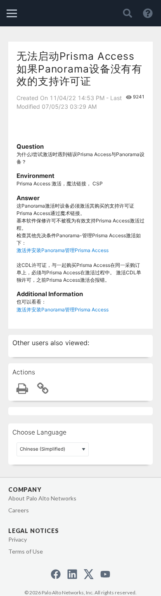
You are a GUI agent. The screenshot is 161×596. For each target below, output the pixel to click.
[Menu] (11, 13)
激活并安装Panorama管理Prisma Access (63, 250)
